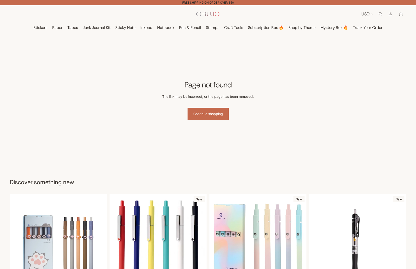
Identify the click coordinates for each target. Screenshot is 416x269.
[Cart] (401, 14)
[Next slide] (199, 242)
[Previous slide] (117, 242)
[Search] (380, 14)
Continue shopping (208, 114)
